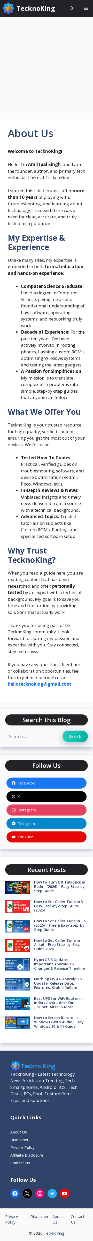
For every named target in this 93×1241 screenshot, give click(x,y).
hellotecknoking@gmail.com (39, 684)
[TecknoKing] (8, 8)
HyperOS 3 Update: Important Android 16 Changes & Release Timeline (59, 964)
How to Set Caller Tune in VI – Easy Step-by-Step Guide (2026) (61, 906)
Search (75, 736)
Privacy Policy (22, 1147)
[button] (72, 8)
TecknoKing (36, 8)
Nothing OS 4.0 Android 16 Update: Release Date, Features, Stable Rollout (58, 983)
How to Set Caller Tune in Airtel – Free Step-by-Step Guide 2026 (57, 945)
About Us (18, 1132)
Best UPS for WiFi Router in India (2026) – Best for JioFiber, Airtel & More (58, 1003)
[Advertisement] (46, 65)
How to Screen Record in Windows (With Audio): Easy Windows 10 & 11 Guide (59, 1022)
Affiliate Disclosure (26, 1155)
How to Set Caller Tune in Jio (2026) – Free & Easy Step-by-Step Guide (60, 925)
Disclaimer (19, 1139)
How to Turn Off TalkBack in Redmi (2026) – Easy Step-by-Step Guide (60, 886)
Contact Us (20, 1162)
